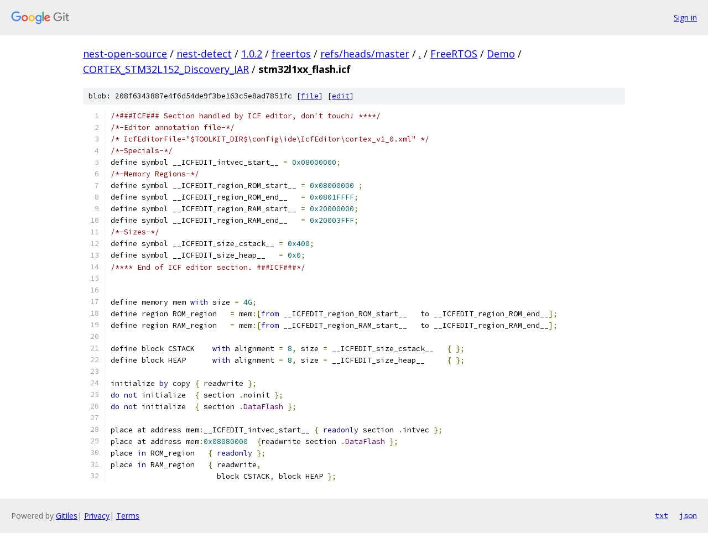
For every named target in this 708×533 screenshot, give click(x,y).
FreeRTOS (453, 53)
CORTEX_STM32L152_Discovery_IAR (166, 69)
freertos (291, 53)
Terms (127, 515)
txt (661, 515)
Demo (501, 53)
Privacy (97, 515)
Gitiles (66, 515)
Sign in (685, 17)
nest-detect (204, 53)
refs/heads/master (364, 53)
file (310, 96)
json (688, 515)
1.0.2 (251, 53)
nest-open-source (125, 53)
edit (341, 96)
